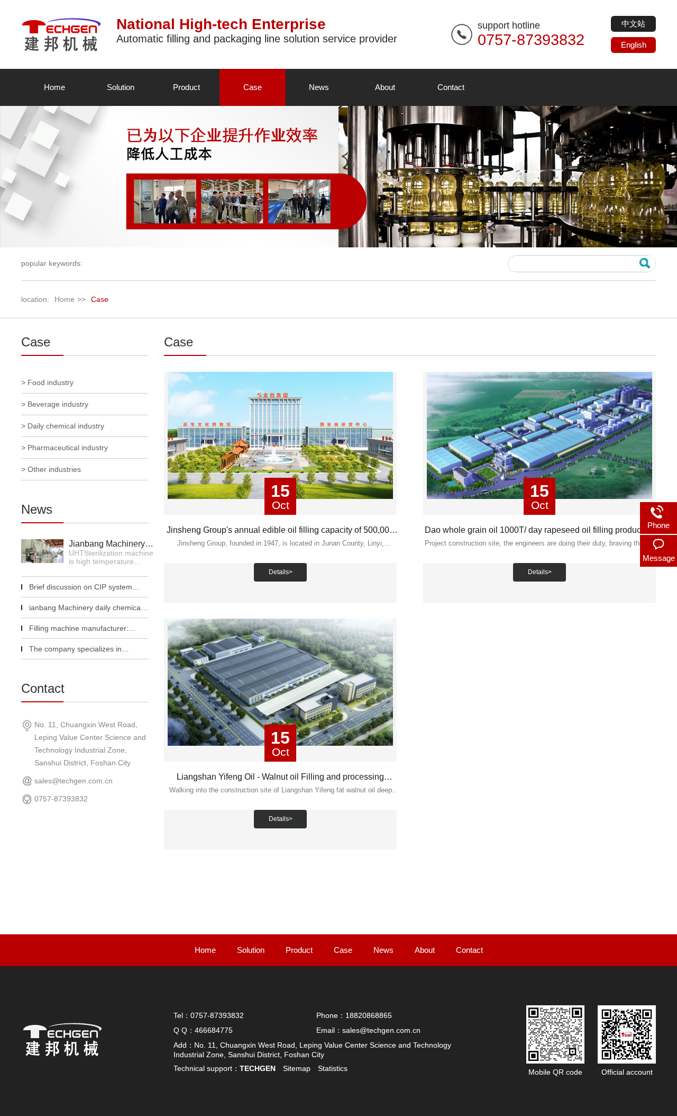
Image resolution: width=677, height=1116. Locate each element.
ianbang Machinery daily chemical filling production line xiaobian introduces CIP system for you (85, 608)
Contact (450, 87)
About (385, 87)
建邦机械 (63, 34)
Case (252, 87)
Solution (120, 87)
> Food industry (47, 382)
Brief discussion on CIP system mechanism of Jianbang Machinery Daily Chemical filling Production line (87, 588)
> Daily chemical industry (62, 426)
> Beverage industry (54, 404)
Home (54, 87)
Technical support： (224, 1068)
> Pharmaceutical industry (64, 447)
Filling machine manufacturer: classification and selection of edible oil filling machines (79, 629)
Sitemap (296, 1068)
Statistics (332, 1068)
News (319, 87)
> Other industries (51, 469)
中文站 (633, 23)
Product (186, 87)
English (633, 44)
